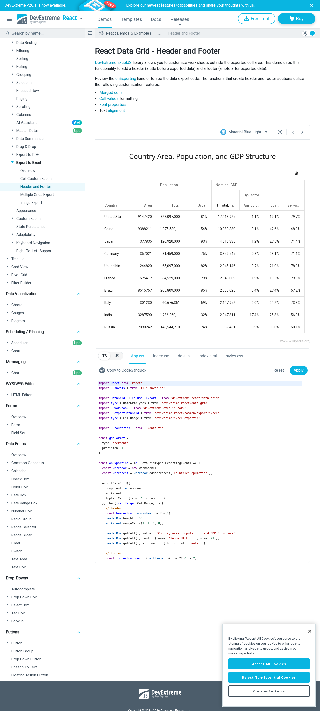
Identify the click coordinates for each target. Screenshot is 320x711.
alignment (116, 110)
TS (104, 356)
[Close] (309, 631)
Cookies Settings (269, 691)
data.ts (184, 356)
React (70, 17)
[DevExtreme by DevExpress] (38, 19)
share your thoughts (223, 5)
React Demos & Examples (129, 33)
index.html (208, 356)
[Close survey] (312, 5)
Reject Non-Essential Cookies (269, 677)
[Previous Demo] (293, 132)
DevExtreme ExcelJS (113, 62)
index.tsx (161, 356)
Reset (279, 370)
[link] (123, 370)
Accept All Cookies (269, 664)
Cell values (109, 98)
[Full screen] (280, 132)
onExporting (126, 78)
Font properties (113, 104)
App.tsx (137, 356)
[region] (269, 665)
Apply (299, 370)
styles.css (234, 356)
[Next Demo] (302, 132)
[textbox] (45, 33)
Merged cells (111, 92)
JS (117, 356)
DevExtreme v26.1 (20, 5)
